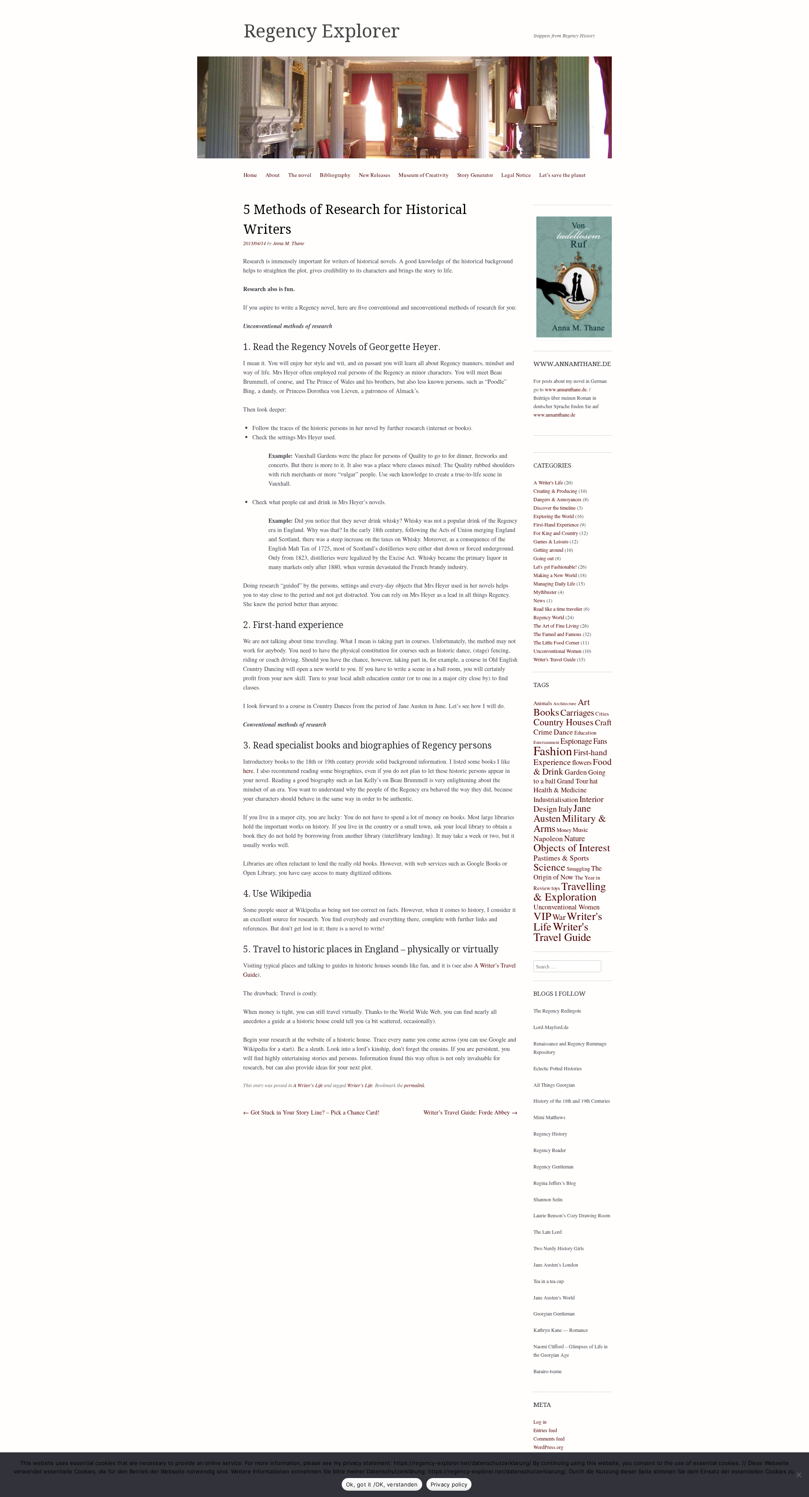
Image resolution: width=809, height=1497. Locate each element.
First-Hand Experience (556, 524)
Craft (603, 721)
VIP (542, 916)
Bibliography (335, 175)
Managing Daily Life (554, 583)
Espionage (576, 740)
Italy (565, 808)
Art (584, 702)
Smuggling (578, 868)
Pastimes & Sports (561, 858)
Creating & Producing (555, 490)
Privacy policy (449, 1484)
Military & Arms (569, 823)
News (539, 600)
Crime (542, 732)
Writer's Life (359, 1085)
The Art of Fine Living (556, 625)
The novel (299, 175)
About (272, 175)
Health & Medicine (560, 789)
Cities (602, 713)
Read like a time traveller (557, 608)
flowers (582, 762)
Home (250, 175)
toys (556, 888)
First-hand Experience (570, 756)
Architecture (564, 703)
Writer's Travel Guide (554, 659)
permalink (414, 1085)
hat (593, 781)
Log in (539, 1421)
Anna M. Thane (288, 243)
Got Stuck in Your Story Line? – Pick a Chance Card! (311, 1112)
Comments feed (549, 1438)
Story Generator (475, 175)
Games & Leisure (550, 541)
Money (564, 830)
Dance (563, 732)
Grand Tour (572, 781)
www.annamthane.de (566, 389)
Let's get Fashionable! (555, 566)
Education (585, 732)
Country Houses (563, 722)
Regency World (548, 617)
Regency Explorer (322, 31)
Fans (600, 740)
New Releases (374, 175)
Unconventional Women (557, 650)
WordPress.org (548, 1447)
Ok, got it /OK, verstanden (382, 1484)
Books (546, 712)
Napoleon (548, 838)
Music (580, 829)
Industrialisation (555, 799)
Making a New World (555, 575)
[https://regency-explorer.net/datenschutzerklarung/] (798, 1474)
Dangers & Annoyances (557, 499)
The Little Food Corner (556, 642)
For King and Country (555, 532)
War (558, 916)
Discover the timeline (554, 507)
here (248, 771)
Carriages (577, 712)
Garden (576, 772)
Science (549, 867)
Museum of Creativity (424, 175)
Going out (543, 558)
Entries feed (545, 1430)
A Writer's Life (308, 1085)
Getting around (548, 549)
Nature (574, 838)
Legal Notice (516, 175)
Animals (542, 703)
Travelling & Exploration (569, 891)
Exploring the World (553, 516)
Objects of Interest (571, 847)
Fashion (552, 750)
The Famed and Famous (557, 634)
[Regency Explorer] (404, 107)
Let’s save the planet (562, 175)
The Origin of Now (567, 872)
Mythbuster (545, 591)
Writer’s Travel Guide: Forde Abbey (470, 1112)
